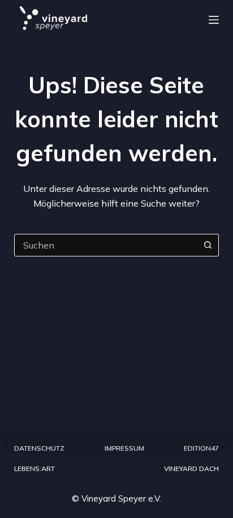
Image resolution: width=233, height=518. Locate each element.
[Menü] (214, 20)
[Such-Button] (207, 245)
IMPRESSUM (124, 448)
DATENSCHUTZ (39, 448)
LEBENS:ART (34, 468)
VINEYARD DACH (191, 468)
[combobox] (106, 245)
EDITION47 (201, 448)
